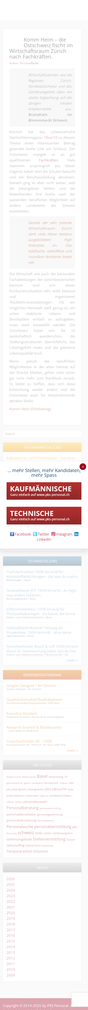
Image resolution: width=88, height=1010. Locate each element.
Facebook (23, 534)
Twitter (43, 534)
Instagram (64, 534)
